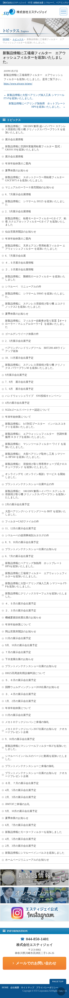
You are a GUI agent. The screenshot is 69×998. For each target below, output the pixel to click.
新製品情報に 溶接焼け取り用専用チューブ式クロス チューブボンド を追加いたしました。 (37, 466)
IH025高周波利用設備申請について (25, 673)
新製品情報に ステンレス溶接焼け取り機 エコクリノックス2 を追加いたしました (35, 305)
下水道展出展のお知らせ (19, 659)
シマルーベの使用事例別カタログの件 (27, 535)
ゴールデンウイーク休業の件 (22, 334)
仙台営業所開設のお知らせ (20, 231)
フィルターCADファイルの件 (22, 521)
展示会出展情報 (14, 139)
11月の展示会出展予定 (18, 638)
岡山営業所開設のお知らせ (20, 631)
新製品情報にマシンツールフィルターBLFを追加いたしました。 (36, 747)
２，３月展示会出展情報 (19, 269)
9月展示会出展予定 (16, 375)
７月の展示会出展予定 (18, 652)
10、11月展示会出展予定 (19, 357)
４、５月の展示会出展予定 (20, 603)
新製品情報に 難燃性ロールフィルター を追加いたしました (35, 278)
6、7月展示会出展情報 (18, 194)
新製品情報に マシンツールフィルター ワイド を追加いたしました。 (35, 445)
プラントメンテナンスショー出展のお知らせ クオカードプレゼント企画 (36, 775)
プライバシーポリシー (47, 987)
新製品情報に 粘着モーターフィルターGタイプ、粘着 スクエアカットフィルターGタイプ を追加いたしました (35, 221)
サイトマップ (27, 987)
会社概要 (14, 987)
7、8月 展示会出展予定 (19, 382)
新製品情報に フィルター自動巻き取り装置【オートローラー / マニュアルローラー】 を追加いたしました (36, 323)
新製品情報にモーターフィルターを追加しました (33, 832)
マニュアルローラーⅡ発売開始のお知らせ (29, 187)
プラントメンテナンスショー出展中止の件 (29, 484)
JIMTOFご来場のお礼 (17, 804)
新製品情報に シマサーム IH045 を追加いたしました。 (35, 295)
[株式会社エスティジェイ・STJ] (25, 15)
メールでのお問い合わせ (36, 963)
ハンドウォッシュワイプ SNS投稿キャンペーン (33, 395)
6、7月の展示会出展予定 (19, 556)
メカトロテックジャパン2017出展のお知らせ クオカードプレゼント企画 (36, 731)
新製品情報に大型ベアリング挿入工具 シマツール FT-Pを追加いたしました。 (36, 585)
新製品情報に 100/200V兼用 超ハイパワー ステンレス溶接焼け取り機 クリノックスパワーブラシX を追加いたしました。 (35, 129)
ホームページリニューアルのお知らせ (27, 859)
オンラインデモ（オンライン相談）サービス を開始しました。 (35, 476)
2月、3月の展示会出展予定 (20, 797)
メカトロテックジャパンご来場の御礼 (27, 722)
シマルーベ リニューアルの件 (23, 286)
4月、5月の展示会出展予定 (20, 790)
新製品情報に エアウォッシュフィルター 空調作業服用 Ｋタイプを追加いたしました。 (36, 435)
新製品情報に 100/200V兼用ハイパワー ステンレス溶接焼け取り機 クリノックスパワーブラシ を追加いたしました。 (35, 494)
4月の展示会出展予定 (17, 402)
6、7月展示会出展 (15, 255)
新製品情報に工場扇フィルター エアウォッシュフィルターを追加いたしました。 (36, 575)
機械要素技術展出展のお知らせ (23, 617)
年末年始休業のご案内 (18, 163)
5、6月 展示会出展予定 (19, 389)
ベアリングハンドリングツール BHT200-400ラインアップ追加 (35, 349)
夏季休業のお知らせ (16, 170)
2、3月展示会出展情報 (18, 211)
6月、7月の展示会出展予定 (20, 825)
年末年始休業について (18, 416)
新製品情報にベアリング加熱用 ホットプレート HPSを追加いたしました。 (34, 565)
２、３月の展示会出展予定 (20, 610)
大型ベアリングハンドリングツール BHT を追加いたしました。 (35, 513)
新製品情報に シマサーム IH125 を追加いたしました (35, 203)
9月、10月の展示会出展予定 (21, 645)
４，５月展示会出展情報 (19, 262)
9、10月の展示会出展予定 (20, 739)
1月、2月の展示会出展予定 (20, 701)
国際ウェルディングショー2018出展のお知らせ (32, 687)
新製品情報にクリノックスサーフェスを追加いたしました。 (36, 595)
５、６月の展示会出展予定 (20, 680)
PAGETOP (57, 981)
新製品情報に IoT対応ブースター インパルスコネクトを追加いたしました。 (35, 425)
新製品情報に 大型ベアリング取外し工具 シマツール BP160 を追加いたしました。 (35, 455)
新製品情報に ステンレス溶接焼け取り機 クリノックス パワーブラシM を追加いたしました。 (35, 366)
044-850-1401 (37, 939)
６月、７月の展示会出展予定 (22, 783)
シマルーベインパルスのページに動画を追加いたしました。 (36, 758)
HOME (5, 987)
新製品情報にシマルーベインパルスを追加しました (34, 852)
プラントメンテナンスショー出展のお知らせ (31, 549)
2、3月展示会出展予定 (18, 341)
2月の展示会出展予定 (17, 504)
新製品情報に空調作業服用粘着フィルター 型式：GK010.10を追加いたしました (34, 148)
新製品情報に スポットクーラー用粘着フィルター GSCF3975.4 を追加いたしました (36, 179)
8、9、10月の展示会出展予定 (22, 542)
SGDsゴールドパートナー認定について (27, 409)
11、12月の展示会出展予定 (20, 528)
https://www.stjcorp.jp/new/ (18, 83)
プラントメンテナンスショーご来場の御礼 (29, 766)
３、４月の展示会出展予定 (20, 694)
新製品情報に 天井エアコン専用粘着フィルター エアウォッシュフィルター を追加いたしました (35, 247)
